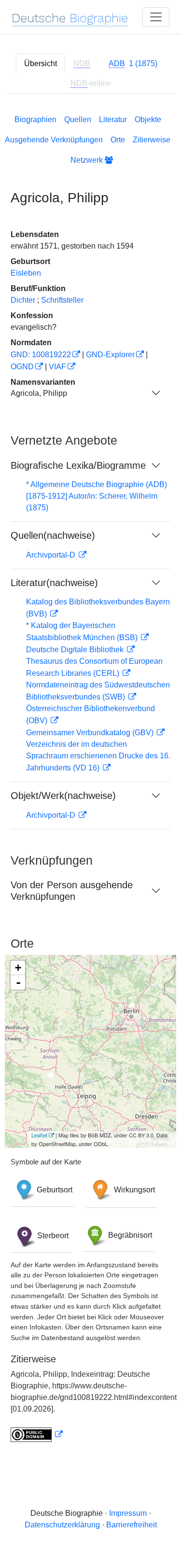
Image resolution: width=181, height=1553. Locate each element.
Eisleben (26, 273)
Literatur (113, 119)
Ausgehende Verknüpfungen (54, 140)
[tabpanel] (90, 776)
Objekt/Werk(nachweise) (63, 795)
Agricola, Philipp (39, 393)
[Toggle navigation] (155, 17)
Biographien (35, 119)
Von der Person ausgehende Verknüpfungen (72, 891)
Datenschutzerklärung (62, 1525)
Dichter (23, 300)
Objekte (148, 119)
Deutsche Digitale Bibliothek (75, 649)
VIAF (57, 367)
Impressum (128, 1513)
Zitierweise (151, 140)
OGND (22, 367)
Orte (118, 140)
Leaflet (39, 1135)
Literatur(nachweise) (54, 582)
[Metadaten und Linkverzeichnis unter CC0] (37, 1434)
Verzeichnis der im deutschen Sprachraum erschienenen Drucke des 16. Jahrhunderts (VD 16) (98, 756)
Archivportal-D (51, 555)
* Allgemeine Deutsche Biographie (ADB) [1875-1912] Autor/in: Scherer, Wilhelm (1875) (96, 496)
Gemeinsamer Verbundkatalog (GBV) (90, 732)
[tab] (133, 64)
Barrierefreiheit (131, 1525)
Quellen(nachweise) (53, 535)
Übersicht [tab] (40, 63)
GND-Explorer (110, 354)
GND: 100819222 (41, 354)
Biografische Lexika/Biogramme (78, 465)
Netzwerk (87, 160)
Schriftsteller (62, 300)
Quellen (77, 119)
